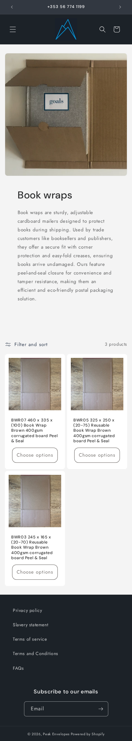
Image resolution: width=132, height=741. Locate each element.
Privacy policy (27, 610)
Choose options (35, 455)
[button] (13, 29)
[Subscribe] (101, 708)
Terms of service (30, 639)
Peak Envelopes (56, 734)
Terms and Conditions (35, 653)
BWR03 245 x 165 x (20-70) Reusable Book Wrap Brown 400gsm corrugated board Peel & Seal (32, 547)
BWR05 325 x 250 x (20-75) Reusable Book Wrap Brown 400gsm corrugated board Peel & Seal (94, 431)
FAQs (18, 668)
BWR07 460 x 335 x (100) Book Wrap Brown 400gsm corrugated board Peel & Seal (34, 431)
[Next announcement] (120, 7)
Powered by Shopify (88, 734)
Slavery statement (30, 624)
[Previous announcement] (12, 7)
